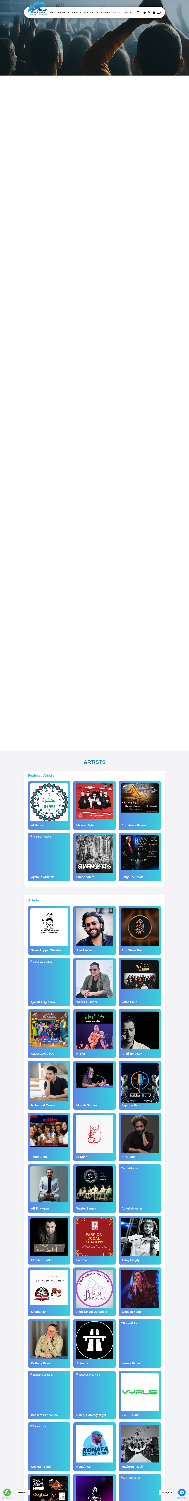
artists (76, 12)
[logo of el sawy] (37, 8)
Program (63, 12)
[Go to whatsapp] (7, 1492)
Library (105, 12)
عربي (159, 12)
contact (129, 12)
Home (52, 12)
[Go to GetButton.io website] (7, 1498)
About (116, 12)
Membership (91, 12)
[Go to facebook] (182, 1492)
